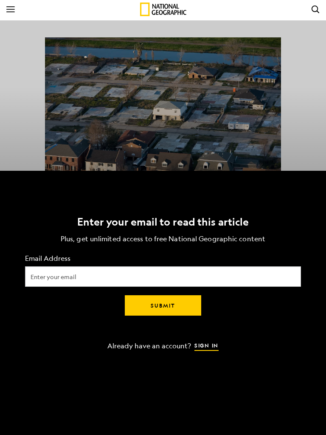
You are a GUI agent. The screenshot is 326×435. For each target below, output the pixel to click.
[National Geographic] (163, 9)
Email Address (47, 258)
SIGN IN (206, 345)
